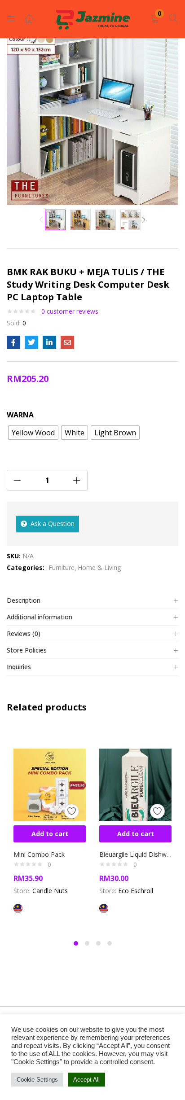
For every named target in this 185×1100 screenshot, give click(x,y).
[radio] (33, 432)
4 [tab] (109, 943)
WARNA (20, 415)
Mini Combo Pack (39, 854)
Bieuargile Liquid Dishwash (135, 854)
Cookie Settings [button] (37, 1079)
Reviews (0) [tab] (23, 633)
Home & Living (99, 567)
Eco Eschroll (135, 890)
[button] (155, 19)
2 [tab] (87, 943)
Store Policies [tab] (27, 650)
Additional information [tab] (39, 617)
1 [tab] (76, 943)
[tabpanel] (49, 830)
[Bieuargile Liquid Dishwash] (135, 784)
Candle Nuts (50, 890)
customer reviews (69, 311)
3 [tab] (98, 943)
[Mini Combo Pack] (49, 784)
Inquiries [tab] (19, 666)
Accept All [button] (86, 1079)
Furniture (61, 567)
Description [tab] (23, 600)
